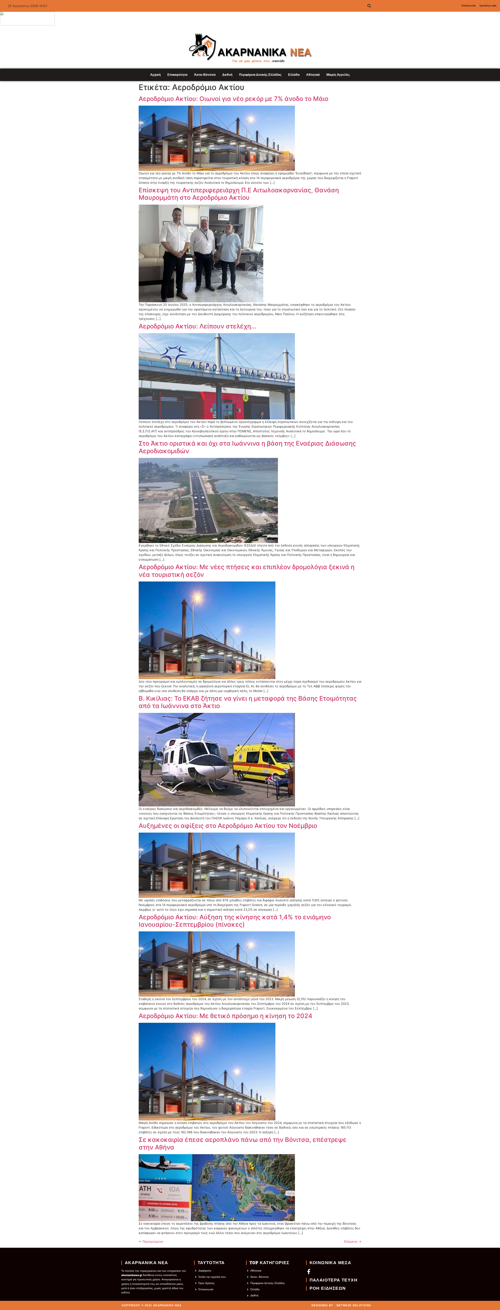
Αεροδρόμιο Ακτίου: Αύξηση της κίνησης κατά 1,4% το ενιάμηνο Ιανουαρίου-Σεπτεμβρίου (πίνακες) (235, 920)
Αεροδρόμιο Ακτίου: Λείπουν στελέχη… (197, 326)
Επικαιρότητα (177, 74)
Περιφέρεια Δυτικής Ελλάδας (260, 74)
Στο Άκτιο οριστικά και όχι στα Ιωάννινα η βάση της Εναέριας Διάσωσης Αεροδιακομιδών (247, 447)
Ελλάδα (294, 74)
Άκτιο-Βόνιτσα (205, 74)
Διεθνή (227, 74)
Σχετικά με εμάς (487, 5)
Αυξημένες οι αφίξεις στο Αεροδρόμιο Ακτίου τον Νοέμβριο (228, 825)
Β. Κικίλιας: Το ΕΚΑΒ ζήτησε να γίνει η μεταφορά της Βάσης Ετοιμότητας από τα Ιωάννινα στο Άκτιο (248, 702)
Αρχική (155, 74)
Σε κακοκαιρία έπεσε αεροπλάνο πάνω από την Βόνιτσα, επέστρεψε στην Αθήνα (242, 1143)
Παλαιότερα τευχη (333, 1280)
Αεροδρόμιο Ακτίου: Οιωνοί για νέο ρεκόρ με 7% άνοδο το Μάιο (233, 99)
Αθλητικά (313, 74)
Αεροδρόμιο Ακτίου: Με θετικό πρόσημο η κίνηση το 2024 (225, 1016)
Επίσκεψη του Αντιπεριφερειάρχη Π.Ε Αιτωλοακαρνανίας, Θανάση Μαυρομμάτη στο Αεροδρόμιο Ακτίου (239, 193)
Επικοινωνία (468, 5)
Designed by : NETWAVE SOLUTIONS (341, 1305)
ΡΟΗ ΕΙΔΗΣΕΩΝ (328, 1288)
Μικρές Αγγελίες (338, 74)
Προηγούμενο (151, 1241)
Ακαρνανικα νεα (146, 1263)
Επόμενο (352, 1241)
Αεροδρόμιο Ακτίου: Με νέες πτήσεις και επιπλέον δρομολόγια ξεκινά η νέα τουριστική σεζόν (246, 570)
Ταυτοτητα (211, 1263)
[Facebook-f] (308, 1271)
